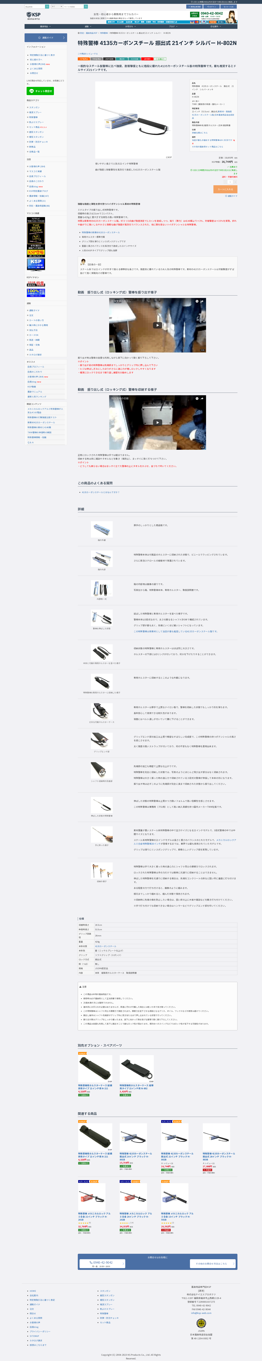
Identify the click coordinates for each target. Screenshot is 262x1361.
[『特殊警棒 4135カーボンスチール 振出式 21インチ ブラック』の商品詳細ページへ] (174, 1125)
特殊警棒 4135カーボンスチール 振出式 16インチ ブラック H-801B (136, 1156)
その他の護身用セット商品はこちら (207, 146)
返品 (31, 349)
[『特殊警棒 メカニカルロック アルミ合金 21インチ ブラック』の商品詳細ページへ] (91, 1185)
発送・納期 (34, 339)
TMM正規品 (96, 59)
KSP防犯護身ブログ (38, 190)
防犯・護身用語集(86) (39, 205)
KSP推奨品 (84, 59)
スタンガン (34, 107)
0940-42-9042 (102, 1263)
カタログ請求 (35, 354)
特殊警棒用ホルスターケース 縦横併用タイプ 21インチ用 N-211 (95, 1087)
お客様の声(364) (37, 64)
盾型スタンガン (36, 131)
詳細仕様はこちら (200, 132)
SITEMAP (34, 1335)
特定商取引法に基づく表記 (42, 1299)
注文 (31, 315)
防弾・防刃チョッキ (38, 141)
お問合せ (34, 73)
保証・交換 (34, 344)
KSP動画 (32, 386)
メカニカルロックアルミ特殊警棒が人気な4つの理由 (45, 410)
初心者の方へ (36, 59)
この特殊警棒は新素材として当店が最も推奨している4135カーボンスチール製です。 (176, 631)
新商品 (32, 146)
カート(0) (229, 6)
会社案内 (214, 26)
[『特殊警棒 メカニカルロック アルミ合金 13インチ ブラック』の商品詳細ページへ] (174, 1185)
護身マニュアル (35, 391)
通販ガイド (232, 195)
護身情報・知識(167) (39, 195)
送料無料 (147, 59)
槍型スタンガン (36, 136)
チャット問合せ (41, 91)
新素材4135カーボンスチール (41, 422)
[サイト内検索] (86, 7)
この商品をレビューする (88, 53)
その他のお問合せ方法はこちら (211, 1263)
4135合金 (134, 59)
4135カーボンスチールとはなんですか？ (101, 492)
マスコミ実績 (35, 171)
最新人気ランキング (37, 396)
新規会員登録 (196, 6)
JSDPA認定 (109, 59)
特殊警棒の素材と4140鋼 (39, 427)
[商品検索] (47, 7)
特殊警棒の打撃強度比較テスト (42, 417)
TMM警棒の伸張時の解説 (39, 432)
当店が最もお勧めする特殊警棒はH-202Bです (212, 140)
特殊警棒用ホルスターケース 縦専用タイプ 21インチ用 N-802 (137, 1087)
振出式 (122, 59)
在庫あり (161, 59)
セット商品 (38, 127)
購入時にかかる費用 (38, 325)
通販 (87, 26)
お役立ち (129, 26)
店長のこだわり (36, 181)
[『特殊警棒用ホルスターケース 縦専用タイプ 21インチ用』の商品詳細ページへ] (137, 1057)
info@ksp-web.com (201, 1313)
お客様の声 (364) (37, 166)
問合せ (33, 1313)
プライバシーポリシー (40, 1331)
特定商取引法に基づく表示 (42, 55)
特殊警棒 (33, 117)
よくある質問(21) (37, 200)
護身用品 (44, 26)
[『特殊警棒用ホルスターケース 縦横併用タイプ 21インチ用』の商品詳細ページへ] (95, 1057)
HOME (33, 1290)
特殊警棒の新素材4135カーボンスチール (101, 232)
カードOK (33, 334)
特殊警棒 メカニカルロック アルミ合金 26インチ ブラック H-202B (136, 1216)
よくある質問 (36, 68)
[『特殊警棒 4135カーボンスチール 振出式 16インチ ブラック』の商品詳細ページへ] (133, 1125)
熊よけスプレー (36, 122)
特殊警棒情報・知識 (37, 437)
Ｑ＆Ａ (31, 442)
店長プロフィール (37, 176)
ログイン (212, 6)
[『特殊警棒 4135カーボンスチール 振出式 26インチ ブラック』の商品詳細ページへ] (216, 1125)
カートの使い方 (36, 320)
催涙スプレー (35, 112)
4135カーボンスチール (105, 946)
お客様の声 (35, 1322)
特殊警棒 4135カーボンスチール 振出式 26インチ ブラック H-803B (219, 1156)
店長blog (36, 186)
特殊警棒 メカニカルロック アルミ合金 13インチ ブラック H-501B (177, 1216)
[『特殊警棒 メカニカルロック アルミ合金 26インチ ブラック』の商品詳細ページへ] (133, 1185)
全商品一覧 (34, 151)
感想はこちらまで (38, 1345)
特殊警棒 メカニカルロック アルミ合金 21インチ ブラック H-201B (94, 1216)
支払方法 (33, 330)
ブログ (172, 26)
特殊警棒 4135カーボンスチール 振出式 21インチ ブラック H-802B (177, 1156)
